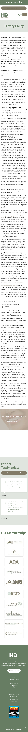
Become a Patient (14, 670)
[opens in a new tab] (19, 2)
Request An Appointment (13, 8)
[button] (7, 473)
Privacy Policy (5, 727)
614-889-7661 (14, 685)
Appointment (19, 729)
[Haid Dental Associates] (4, 15)
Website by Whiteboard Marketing (17, 727)
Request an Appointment (13, 421)
